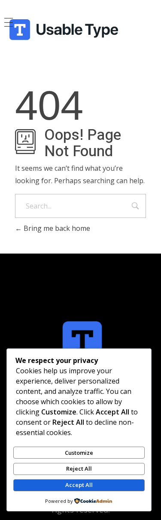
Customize (79, 453)
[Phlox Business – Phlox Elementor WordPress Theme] (80, 30)
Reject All (79, 468)
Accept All (79, 485)
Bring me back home (56, 228)
